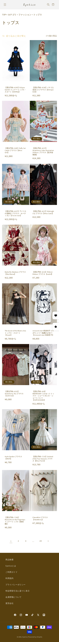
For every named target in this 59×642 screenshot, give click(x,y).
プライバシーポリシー (15, 584)
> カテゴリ (11, 14)
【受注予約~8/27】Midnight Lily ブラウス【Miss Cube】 (43, 212)
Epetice (25, 637)
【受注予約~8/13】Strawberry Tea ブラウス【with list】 (14, 393)
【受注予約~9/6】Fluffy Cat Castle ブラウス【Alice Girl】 (15, 150)
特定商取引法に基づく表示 (17, 591)
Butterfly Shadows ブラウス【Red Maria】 (15, 273)
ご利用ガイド (11, 572)
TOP (4, 14)
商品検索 (9, 559)
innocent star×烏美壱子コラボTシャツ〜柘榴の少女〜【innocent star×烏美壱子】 (43, 333)
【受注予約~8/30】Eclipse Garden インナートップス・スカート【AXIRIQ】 (15, 89)
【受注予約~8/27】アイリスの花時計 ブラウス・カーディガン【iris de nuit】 (15, 213)
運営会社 (9, 603)
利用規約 (9, 578)
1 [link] (11, 541)
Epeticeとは (10, 566)
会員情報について (13, 597)
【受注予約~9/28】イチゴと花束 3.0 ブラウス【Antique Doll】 (43, 89)
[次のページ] (48, 541)
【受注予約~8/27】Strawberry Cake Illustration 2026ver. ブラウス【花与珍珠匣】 (43, 151)
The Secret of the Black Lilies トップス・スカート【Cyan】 (15, 333)
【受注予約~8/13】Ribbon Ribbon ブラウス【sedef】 (43, 273)
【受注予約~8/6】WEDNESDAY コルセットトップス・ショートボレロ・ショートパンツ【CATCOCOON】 (43, 395)
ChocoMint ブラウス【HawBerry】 (40, 518)
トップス (37, 14)
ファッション (25, 14)
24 (41, 541)
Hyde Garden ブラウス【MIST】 (13, 457)
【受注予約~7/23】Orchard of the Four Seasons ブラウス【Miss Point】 (43, 458)
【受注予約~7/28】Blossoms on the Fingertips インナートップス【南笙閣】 (15, 520)
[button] (4, 5)
